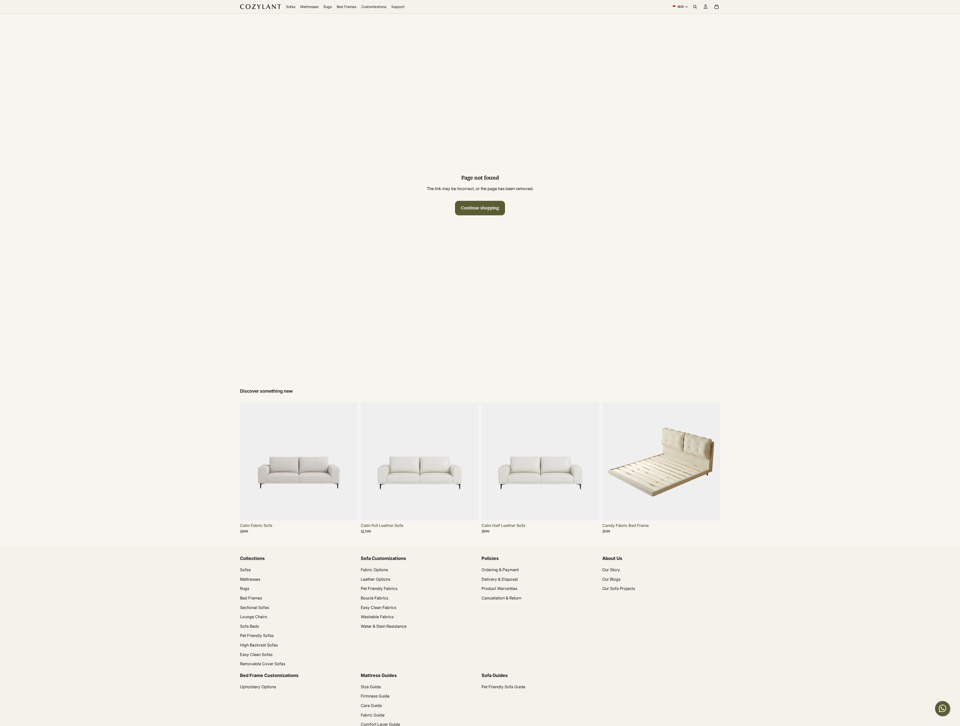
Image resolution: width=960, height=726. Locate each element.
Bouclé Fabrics (374, 597)
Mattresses (250, 579)
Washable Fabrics (377, 616)
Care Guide (371, 705)
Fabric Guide (372, 714)
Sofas (245, 569)
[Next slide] (350, 461)
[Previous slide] (247, 461)
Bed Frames (251, 597)
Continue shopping (480, 207)
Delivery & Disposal (500, 579)
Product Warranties (499, 588)
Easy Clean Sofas (256, 654)
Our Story (611, 569)
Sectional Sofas (254, 607)
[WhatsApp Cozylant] (942, 708)
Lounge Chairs (253, 616)
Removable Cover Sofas (262, 663)
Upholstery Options (258, 686)
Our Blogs (611, 579)
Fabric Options (374, 569)
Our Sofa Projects (618, 588)
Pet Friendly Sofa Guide (503, 686)
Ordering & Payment (500, 569)
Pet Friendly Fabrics (379, 588)
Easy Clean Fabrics (378, 607)
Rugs (244, 588)
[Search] (695, 6)
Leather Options (375, 579)
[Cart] (716, 6)
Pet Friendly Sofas (257, 635)
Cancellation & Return (501, 597)
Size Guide (371, 686)
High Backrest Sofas (259, 644)
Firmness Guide (375, 695)
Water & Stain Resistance (383, 626)
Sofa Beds (249, 626)
